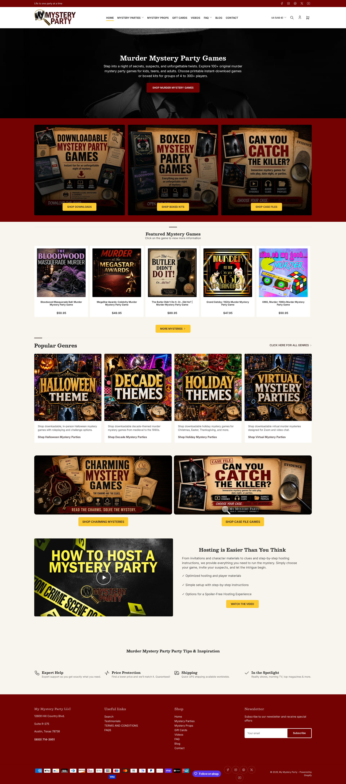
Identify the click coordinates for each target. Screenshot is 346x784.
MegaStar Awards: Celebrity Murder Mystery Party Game (117, 303)
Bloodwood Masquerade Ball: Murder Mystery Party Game (61, 303)
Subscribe (299, 732)
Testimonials (112, 721)
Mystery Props (158, 17)
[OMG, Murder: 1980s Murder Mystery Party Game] (283, 272)
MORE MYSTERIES (171, 328)
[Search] (292, 18)
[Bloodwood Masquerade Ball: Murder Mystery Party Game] (61, 272)
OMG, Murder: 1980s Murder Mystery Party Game (283, 303)
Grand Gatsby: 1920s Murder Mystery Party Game (228, 303)
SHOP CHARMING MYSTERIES (103, 522)
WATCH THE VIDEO (242, 603)
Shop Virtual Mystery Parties (267, 437)
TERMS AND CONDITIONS (121, 725)
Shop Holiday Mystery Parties (197, 437)
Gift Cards (179, 17)
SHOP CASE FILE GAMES (243, 522)
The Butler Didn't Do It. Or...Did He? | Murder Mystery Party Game (172, 303)
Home (110, 17)
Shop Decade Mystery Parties (127, 437)
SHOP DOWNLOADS (79, 206)
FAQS (107, 730)
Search (109, 716)
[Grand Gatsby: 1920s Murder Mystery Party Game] (227, 272)
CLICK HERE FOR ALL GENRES (289, 345)
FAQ (206, 17)
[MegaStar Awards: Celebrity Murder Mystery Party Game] (116, 272)
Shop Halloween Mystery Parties (59, 437)
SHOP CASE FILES (266, 206)
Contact (232, 17)
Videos (195, 17)
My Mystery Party (288, 772)
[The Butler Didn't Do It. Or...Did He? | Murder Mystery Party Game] (172, 272)
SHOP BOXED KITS (173, 206)
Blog (218, 17)
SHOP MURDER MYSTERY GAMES (173, 87)
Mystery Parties (129, 17)
